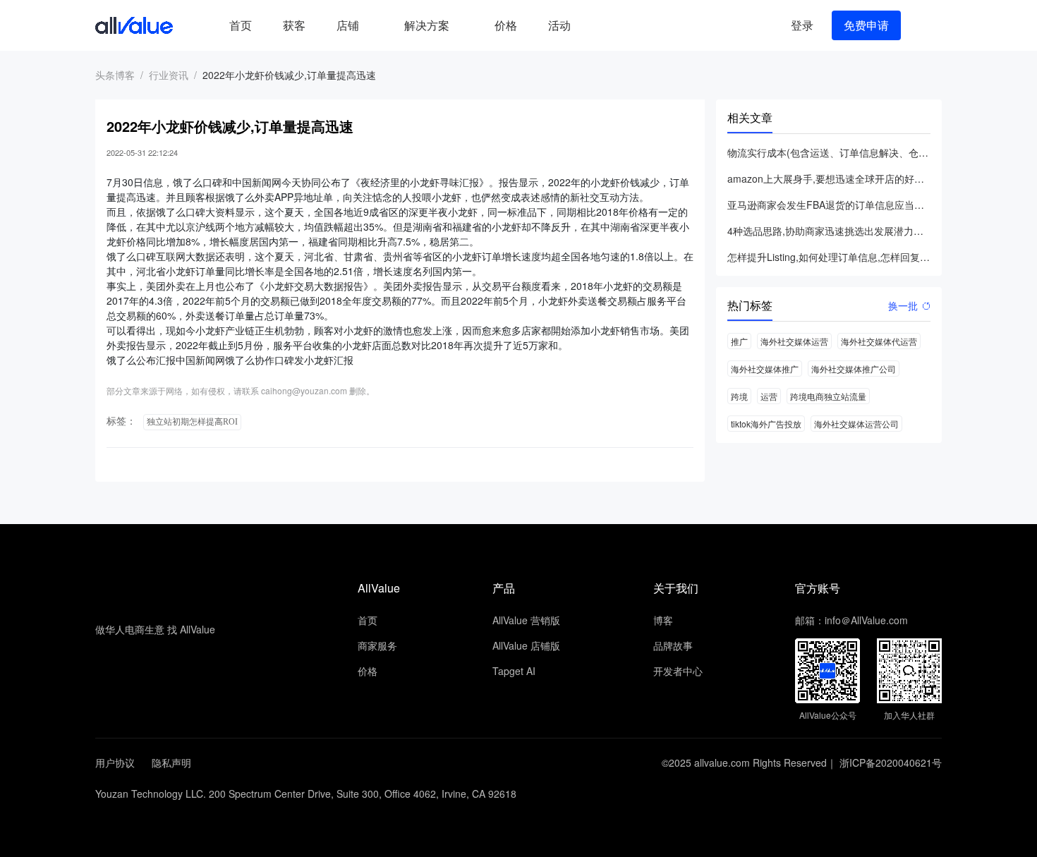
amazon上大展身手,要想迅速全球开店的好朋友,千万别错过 (828, 178)
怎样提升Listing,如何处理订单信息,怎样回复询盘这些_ (828, 257)
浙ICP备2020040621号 (890, 762)
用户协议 (115, 762)
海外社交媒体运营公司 (856, 424)
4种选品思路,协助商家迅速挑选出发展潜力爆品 (828, 231)
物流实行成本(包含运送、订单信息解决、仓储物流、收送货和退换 (828, 152)
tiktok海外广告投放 (766, 424)
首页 (240, 25)
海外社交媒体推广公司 (853, 369)
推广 (739, 341)
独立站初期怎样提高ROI (192, 422)
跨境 (739, 396)
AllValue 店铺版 (526, 645)
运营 (768, 396)
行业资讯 (168, 75)
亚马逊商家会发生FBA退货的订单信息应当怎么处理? (828, 204)
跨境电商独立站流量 (828, 396)
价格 (506, 25)
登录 (802, 25)
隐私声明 (171, 762)
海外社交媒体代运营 (879, 341)
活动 (559, 25)
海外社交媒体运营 (794, 341)
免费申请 (866, 25)
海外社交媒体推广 (765, 369)
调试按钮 (597, 25)
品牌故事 (673, 645)
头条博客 (115, 75)
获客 (294, 25)
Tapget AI (513, 671)
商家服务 (377, 645)
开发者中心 (678, 671)
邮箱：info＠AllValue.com (851, 620)
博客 (663, 620)
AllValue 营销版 (526, 620)
